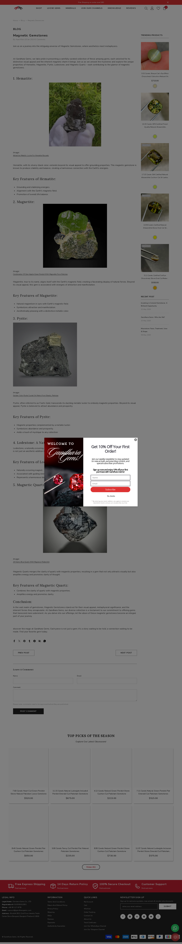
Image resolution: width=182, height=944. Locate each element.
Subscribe (110, 489)
